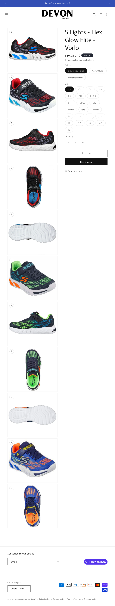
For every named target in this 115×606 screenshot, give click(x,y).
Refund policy (44, 599)
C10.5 (94, 96)
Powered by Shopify (28, 599)
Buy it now (86, 161)
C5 (71, 90)
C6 (81, 90)
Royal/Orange (77, 78)
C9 (71, 96)
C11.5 (84, 103)
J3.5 (81, 123)
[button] (6, 14)
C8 (102, 90)
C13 (85, 110)
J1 (70, 117)
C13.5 (97, 110)
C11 (71, 103)
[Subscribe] (58, 561)
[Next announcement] (109, 3)
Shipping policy (90, 599)
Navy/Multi (99, 71)
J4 (91, 123)
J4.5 (102, 123)
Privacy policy (59, 599)
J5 (70, 130)
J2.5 (102, 117)
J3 (70, 123)
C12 (96, 103)
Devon (17, 599)
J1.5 (81, 117)
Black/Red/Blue (77, 71)
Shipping (69, 60)
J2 (91, 117)
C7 (91, 90)
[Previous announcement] (6, 3)
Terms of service (74, 599)
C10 (82, 96)
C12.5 (72, 110)
